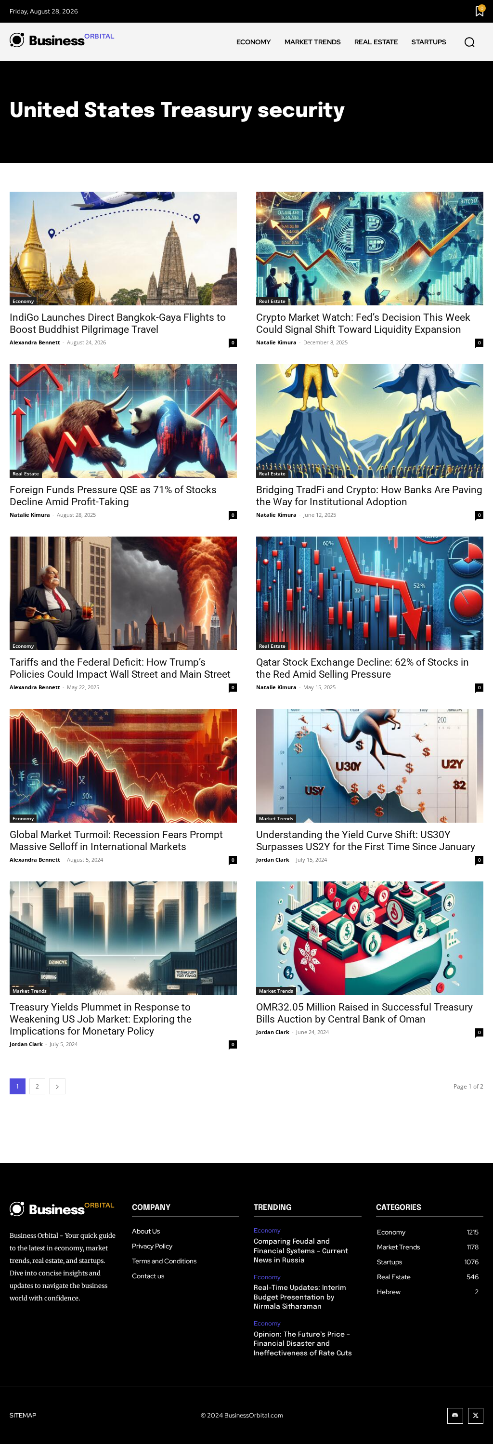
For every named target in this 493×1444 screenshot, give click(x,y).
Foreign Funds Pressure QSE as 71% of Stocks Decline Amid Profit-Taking (113, 496)
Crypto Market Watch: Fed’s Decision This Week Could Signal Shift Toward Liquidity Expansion (363, 323)
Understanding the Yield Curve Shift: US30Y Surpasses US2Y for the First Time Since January (365, 841)
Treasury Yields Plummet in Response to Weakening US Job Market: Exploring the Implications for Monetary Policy (101, 1019)
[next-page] (57, 1086)
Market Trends (276, 818)
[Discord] (455, 1416)
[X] (476, 1416)
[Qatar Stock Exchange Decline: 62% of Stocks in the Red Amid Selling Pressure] (369, 593)
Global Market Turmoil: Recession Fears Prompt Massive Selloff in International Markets (116, 841)
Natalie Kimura (276, 342)
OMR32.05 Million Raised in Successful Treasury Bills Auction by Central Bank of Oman (364, 1013)
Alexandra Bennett (35, 342)
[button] (469, 42)
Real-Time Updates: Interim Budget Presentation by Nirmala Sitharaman (300, 1297)
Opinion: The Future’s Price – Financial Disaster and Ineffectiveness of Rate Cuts (303, 1344)
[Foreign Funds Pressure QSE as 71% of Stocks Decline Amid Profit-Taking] (123, 421)
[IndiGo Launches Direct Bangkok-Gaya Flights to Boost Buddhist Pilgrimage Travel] (123, 248)
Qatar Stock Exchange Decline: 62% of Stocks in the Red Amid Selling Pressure (362, 668)
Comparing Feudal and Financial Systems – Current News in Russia (301, 1251)
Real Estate (272, 301)
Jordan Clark (272, 859)
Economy (23, 301)
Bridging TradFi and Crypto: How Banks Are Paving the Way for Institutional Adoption (369, 496)
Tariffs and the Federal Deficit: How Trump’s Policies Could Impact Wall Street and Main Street (120, 668)
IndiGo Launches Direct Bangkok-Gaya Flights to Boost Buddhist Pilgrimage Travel (118, 323)
